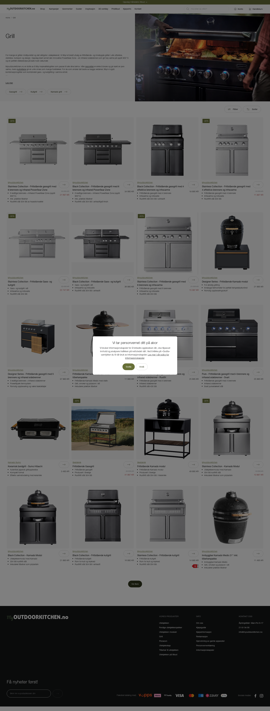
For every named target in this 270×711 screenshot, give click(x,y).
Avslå (141, 367)
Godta (128, 367)
